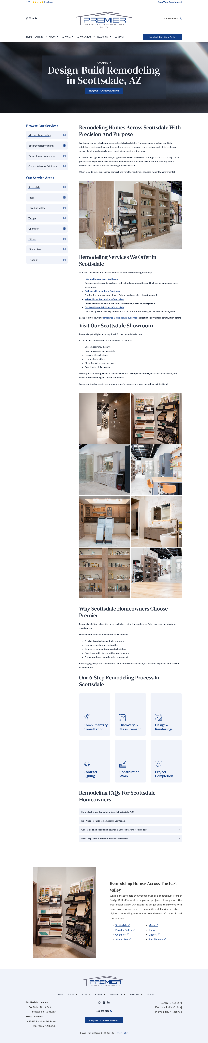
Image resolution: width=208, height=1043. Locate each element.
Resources (103, 37)
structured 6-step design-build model (121, 317)
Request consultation (104, 90)
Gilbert (152, 934)
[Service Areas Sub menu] (94, 37)
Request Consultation (162, 36)
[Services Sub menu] (73, 37)
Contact (119, 37)
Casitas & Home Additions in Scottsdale (104, 307)
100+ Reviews (39, 2)
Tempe (152, 929)
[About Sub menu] (58, 37)
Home (29, 37)
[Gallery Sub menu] (45, 37)
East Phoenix (156, 939)
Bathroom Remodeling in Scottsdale (102, 291)
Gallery (39, 37)
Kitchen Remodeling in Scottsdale (101, 278)
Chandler (120, 934)
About (52, 37)
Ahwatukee (121, 939)
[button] (130, 811)
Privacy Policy (122, 1033)
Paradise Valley (123, 929)
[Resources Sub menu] (111, 37)
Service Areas (84, 37)
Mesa (152, 925)
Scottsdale (121, 925)
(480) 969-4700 (171, 18)
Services (66, 37)
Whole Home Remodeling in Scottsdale (104, 299)
